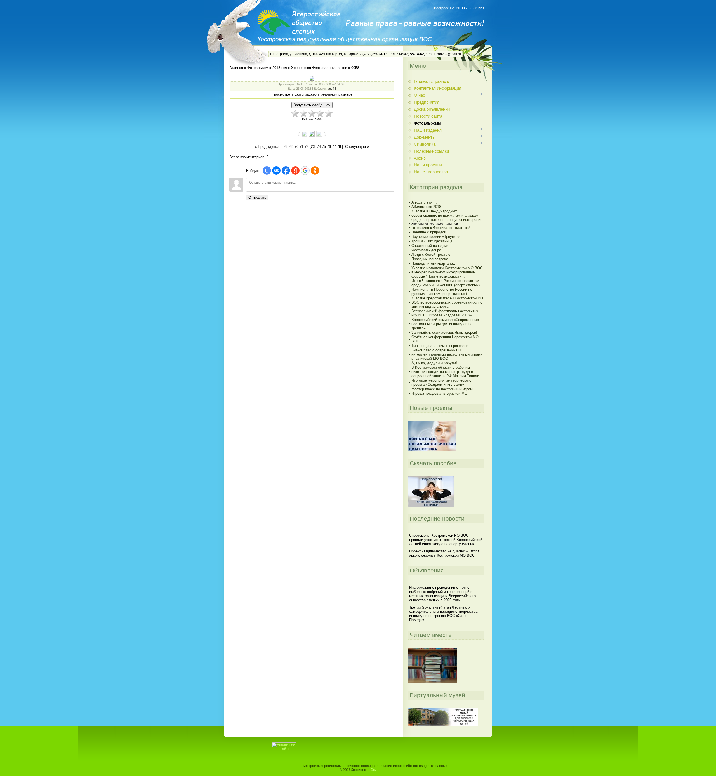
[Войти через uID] (267, 170)
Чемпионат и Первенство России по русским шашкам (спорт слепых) (441, 291)
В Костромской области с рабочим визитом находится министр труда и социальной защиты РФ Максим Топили (445, 371)
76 (329, 147)
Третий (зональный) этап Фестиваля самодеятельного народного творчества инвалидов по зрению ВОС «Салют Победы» (443, 613)
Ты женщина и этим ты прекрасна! (440, 346)
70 (296, 147)
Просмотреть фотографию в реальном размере (312, 94)
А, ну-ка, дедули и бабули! (434, 363)
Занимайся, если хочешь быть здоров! (444, 332)
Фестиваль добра (426, 250)
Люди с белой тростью (430, 254)
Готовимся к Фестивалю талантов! (440, 228)
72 (306, 147)
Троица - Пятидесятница (431, 241)
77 (334, 147)
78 (339, 147)
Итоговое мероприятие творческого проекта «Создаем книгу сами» (441, 382)
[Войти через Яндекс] (295, 170)
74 (319, 147)
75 (324, 147)
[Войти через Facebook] (286, 170)
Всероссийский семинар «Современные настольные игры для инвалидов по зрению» (445, 324)
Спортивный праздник (429, 245)
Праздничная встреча (429, 259)
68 (286, 147)
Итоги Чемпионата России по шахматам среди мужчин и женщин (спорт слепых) (445, 283)
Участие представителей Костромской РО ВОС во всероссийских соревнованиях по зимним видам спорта (447, 302)
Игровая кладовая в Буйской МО (439, 393)
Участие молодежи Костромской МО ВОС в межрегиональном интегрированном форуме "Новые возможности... (446, 272)
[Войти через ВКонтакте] (276, 170)
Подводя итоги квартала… (433, 263)
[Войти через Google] (305, 170)
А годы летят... (424, 202)
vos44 (332, 88)
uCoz (373, 770)
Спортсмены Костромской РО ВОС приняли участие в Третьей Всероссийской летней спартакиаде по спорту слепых (445, 539)
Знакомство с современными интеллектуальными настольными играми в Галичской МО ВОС (446, 354)
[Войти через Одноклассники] (315, 170)
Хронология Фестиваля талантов (319, 68)
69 (291, 147)
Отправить (257, 197)
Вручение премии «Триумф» (435, 237)
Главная (236, 68)
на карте (334, 54)
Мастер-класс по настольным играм (442, 389)
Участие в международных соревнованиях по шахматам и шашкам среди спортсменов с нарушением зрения (446, 215)
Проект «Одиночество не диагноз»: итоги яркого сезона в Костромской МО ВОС (444, 553)
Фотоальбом (257, 68)
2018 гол (279, 68)
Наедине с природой (428, 232)
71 (301, 147)
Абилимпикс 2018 (426, 207)
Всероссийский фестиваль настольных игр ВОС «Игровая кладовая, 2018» (444, 313)
